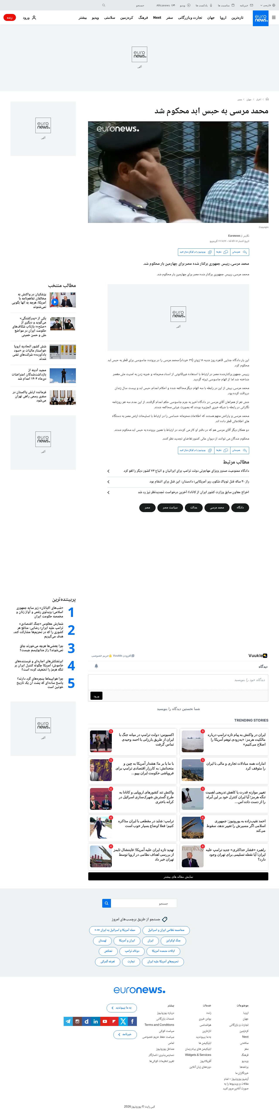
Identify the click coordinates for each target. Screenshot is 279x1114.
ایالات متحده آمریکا (163, 951)
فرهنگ (143, 17)
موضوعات (242, 1006)
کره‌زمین (126, 17)
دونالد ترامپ (132, 951)
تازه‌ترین (237, 17)
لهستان (102, 940)
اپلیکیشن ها (205, 1043)
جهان (211, 17)
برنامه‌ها (244, 1067)
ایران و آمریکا (127, 940)
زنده (9, 17)
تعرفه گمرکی (107, 961)
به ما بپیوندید (203, 1037)
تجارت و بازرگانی (190, 17)
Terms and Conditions (159, 1025)
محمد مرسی (217, 507)
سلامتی (109, 17)
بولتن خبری (205, 1019)
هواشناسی (205, 1025)
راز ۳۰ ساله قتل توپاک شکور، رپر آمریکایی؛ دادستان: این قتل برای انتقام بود (199, 482)
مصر (240, 100)
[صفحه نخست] (267, 100)
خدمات (207, 1006)
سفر (169, 17)
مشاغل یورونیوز (165, 1049)
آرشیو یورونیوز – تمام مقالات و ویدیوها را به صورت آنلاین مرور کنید (235, 1084)
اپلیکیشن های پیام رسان (198, 1049)
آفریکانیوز (205, 1061)
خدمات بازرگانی (165, 1019)
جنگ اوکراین (173, 940)
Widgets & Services (198, 1055)
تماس (171, 1043)
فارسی (267, 5)
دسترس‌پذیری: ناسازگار (161, 1055)
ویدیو (95, 17)
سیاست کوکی (166, 1031)
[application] (178, 172)
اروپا (223, 17)
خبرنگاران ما (241, 1073)
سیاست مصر (170, 507)
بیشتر (171, 1006)
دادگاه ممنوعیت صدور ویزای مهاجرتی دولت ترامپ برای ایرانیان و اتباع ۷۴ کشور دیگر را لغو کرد (186, 471)
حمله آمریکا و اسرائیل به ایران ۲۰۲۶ (115, 930)
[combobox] (125, 5)
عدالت (193, 507)
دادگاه (240, 507)
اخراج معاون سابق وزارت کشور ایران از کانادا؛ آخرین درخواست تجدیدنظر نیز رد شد (193, 492)
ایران (150, 940)
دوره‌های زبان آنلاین (200, 1067)
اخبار (258, 100)
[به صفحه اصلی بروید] (261, 18)
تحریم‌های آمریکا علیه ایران (163, 961)
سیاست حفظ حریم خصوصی (158, 1037)
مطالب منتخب (62, 285)
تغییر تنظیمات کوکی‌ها (161, 1061)
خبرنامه (126, 1034)
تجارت (131, 961)
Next (157, 17)
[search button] (103, 5)
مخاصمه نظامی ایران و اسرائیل (166, 930)
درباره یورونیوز (165, 1013)
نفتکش (108, 951)
